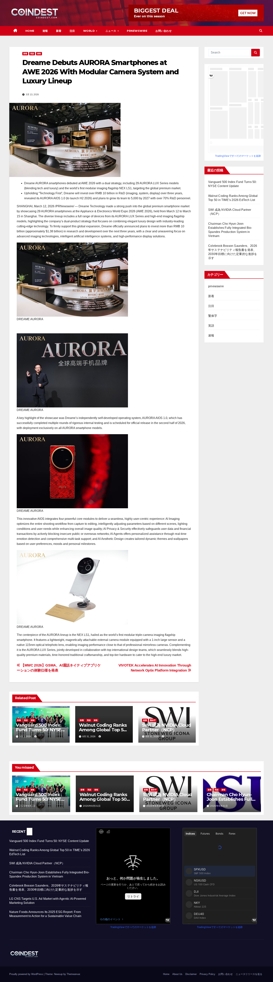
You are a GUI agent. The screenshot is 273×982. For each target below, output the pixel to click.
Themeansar (73, 974)
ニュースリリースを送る (249, 974)
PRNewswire (137, 30)
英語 (32, 54)
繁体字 (153, 720)
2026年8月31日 (92, 806)
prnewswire (216, 286)
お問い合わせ (163, 30)
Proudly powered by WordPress (26, 974)
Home (29, 30)
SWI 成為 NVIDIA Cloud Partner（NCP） (166, 727)
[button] (260, 30)
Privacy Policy (207, 974)
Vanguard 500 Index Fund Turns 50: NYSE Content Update (38, 729)
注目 (72, 30)
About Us (177, 974)
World (89, 30)
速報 (45, 30)
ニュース (111, 30)
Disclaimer (191, 974)
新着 (58, 30)
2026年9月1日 (27, 806)
